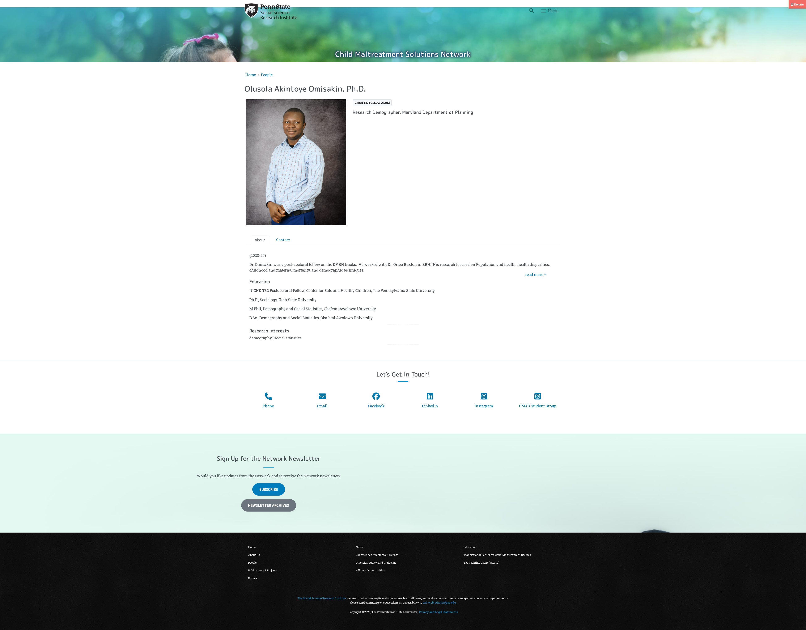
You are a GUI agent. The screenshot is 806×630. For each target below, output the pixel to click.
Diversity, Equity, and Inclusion (376, 562)
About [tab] (260, 239)
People (267, 74)
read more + (535, 274)
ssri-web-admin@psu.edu (439, 602)
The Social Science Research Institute (321, 598)
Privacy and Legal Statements (438, 612)
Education (470, 547)
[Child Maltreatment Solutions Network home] (271, 11)
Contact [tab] (283, 239)
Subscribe (268, 489)
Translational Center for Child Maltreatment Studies (497, 555)
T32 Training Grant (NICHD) (481, 562)
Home (250, 74)
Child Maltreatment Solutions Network (403, 54)
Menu (553, 10)
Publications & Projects (262, 570)
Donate (798, 4)
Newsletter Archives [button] (268, 505)
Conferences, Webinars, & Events (377, 555)
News (359, 547)
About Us (254, 555)
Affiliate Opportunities (370, 570)
